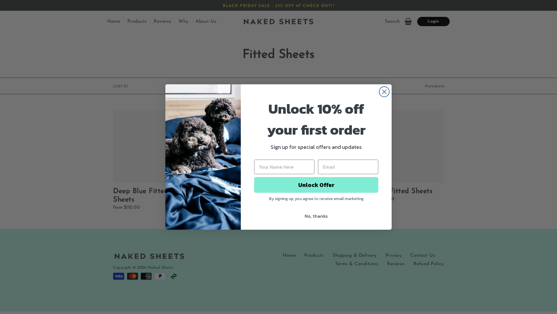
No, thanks (316, 216)
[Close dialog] (384, 92)
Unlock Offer (316, 185)
